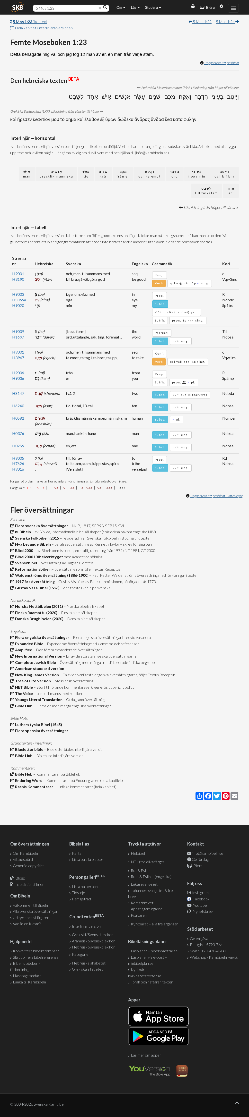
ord (174, 174)
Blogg (20, 878)
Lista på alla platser (87, 859)
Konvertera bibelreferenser (36, 950)
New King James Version (36, 674)
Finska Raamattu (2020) (35, 612)
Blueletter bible (28, 749)
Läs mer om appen (146, 1055)
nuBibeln (22, 531)
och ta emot (149, 174)
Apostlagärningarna (146, 908)
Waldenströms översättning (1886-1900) (51, 575)
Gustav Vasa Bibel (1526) (37, 587)
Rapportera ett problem (221, 63)
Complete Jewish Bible (35, 662)
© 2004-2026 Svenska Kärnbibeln (38, 1104)
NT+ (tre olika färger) (148, 861)
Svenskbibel (25, 562)
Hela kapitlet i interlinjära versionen (44, 27)
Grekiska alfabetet (87, 969)
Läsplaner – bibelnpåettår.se (154, 950)
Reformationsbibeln (33, 569)
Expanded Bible (28, 643)
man (27, 174)
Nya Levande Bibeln (32, 544)
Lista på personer (86, 886)
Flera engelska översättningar (41, 637)
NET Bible (23, 687)
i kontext (30, 21)
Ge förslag (200, 859)
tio (86, 174)
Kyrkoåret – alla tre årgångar (154, 924)
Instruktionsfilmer (29, 884)
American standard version (39, 668)
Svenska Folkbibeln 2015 (36, 538)
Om (119, 7)
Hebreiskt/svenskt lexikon (93, 947)
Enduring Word (28, 780)
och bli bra (224, 174)
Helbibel (138, 853)
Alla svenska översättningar (35, 911)
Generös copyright (28, 865)
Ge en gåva (199, 938)
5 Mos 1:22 (202, 21)
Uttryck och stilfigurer (31, 917)
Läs (134, 7)
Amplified (23, 649)
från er (123, 174)
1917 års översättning (34, 581)
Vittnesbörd (23, 859)
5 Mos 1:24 (225, 21)
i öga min (196, 174)
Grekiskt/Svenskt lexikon (92, 934)
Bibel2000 (23, 550)
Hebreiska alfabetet (89, 963)
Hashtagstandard (27, 975)
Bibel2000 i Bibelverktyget (38, 556)
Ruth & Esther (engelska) (151, 876)
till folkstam (206, 190)
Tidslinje (78, 892)
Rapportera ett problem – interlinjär (216, 496)
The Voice (23, 693)
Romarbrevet (142, 902)
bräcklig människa (56, 174)
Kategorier (81, 954)
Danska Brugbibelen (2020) (38, 618)
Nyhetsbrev (202, 911)
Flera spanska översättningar (41, 730)
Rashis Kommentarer (33, 786)
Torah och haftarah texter (152, 982)
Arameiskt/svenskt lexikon (93, 941)
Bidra (210, 7)
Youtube (199, 905)
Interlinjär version (86, 926)
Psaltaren (139, 915)
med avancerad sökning (82, 556)
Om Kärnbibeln (25, 853)
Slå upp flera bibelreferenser (36, 957)
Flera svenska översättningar (41, 525)
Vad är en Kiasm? (27, 923)
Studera (152, 7)
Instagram (200, 892)
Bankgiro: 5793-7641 (207, 944)
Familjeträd (81, 899)
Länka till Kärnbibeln (29, 982)
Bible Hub (23, 705)
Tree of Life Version (32, 680)
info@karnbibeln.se (207, 853)
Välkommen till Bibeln (30, 905)
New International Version (38, 656)
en (231, 190)
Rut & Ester (140, 870)
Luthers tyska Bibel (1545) (38, 724)
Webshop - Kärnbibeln (214, 957)
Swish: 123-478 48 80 (208, 950)
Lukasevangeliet (144, 884)
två (103, 174)
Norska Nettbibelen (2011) (38, 606)
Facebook (201, 899)
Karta (76, 853)
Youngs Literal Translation (38, 699)
